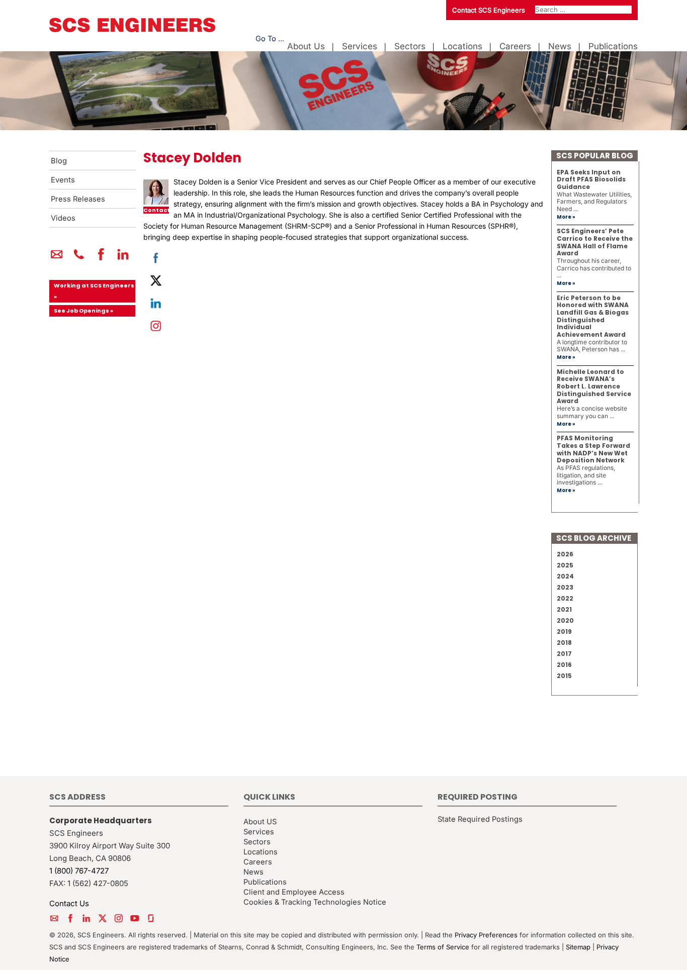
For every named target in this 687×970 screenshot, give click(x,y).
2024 (565, 576)
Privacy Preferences (486, 935)
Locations (462, 46)
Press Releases (78, 199)
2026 (565, 554)
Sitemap (578, 947)
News (559, 46)
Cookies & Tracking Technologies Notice (314, 902)
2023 (565, 587)
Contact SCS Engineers (488, 10)
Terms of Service (442, 947)
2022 (565, 598)
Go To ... (269, 38)
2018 (564, 642)
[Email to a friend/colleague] (56, 258)
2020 (565, 620)
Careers (515, 46)
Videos (63, 218)
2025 (565, 565)
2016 (564, 664)
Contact (156, 210)
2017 (564, 653)
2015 (564, 675)
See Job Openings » (83, 311)
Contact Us (69, 903)
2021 (564, 609)
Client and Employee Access (294, 892)
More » (566, 217)
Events (63, 179)
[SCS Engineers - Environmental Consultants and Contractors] (132, 29)
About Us (306, 46)
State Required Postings (480, 819)
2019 (564, 631)
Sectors (409, 46)
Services (359, 46)
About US (260, 821)
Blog (59, 160)
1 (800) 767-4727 (79, 871)
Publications (613, 46)
